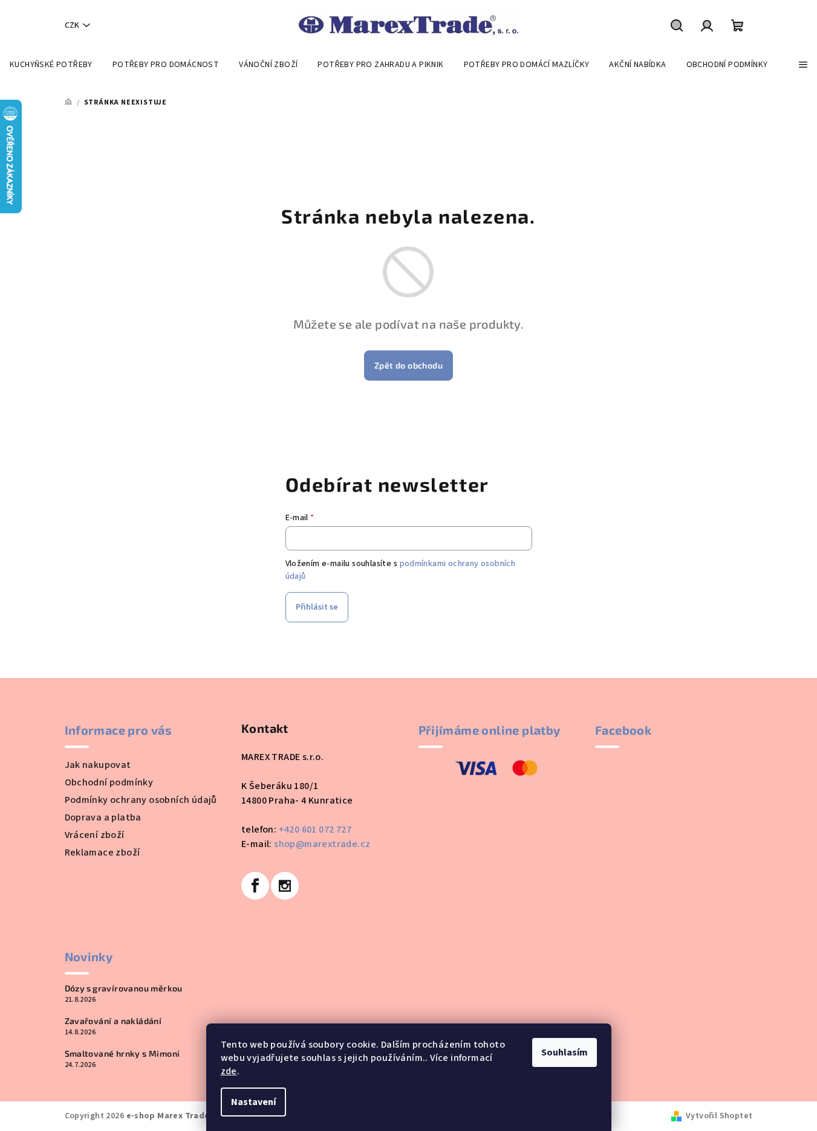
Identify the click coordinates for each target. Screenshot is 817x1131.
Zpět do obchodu (408, 365)
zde (229, 1071)
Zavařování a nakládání (113, 1021)
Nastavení (253, 1102)
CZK (72, 25)
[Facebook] (255, 886)
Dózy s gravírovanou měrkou (124, 988)
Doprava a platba (103, 817)
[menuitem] (51, 65)
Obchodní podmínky (109, 782)
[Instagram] (285, 886)
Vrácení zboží (95, 835)
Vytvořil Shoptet (719, 1116)
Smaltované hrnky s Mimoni (122, 1053)
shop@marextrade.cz (322, 844)
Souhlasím (564, 1052)
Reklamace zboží (102, 852)
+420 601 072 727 (315, 829)
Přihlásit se (317, 607)
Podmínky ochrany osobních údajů (141, 800)
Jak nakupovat (98, 765)
